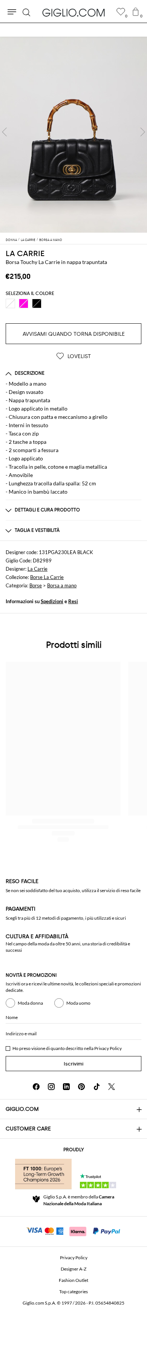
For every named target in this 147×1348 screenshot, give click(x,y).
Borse (35, 585)
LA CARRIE (25, 253)
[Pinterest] (81, 1087)
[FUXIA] (23, 303)
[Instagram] (51, 1087)
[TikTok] (96, 1087)
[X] (112, 1087)
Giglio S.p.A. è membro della (78, 1200)
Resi (73, 601)
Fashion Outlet (73, 1280)
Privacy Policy (108, 1048)
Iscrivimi (73, 1064)
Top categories (73, 1291)
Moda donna (30, 1003)
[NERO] (36, 303)
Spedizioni (52, 601)
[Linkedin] (66, 1087)
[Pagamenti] (73, 1230)
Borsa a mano (62, 585)
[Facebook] (36, 1087)
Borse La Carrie (47, 577)
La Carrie (37, 569)
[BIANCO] (10, 303)
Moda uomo (78, 1003)
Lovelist (78, 356)
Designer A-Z (73, 1269)
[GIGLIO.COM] (73, 12)
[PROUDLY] (43, 1174)
